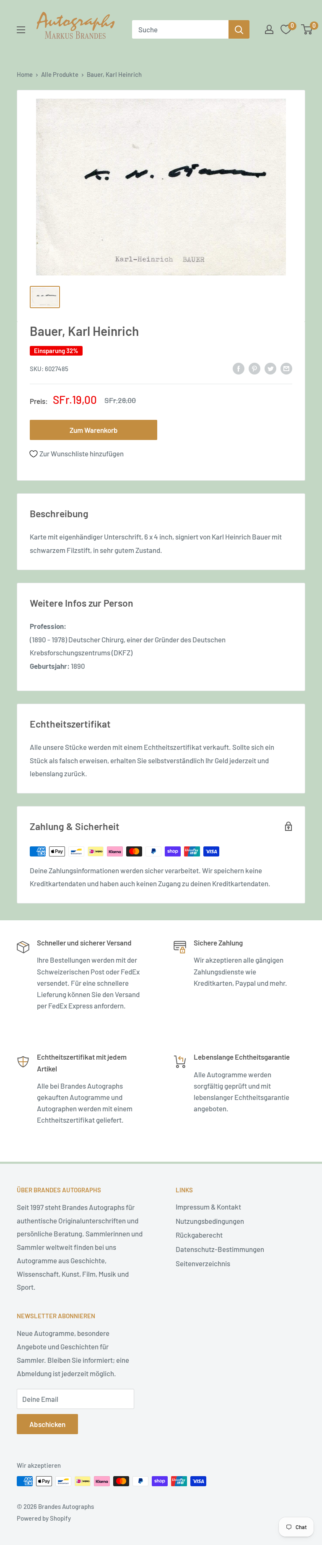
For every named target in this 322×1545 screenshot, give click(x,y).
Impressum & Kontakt (208, 1206)
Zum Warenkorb (94, 430)
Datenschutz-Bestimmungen (220, 1249)
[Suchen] (239, 29)
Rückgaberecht (199, 1235)
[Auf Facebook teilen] (238, 368)
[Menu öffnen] (21, 29)
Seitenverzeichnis (203, 1263)
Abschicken (47, 1424)
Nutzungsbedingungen (210, 1221)
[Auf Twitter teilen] (270, 368)
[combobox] (180, 29)
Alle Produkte (59, 74)
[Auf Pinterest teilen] (254, 368)
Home (25, 74)
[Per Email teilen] (286, 368)
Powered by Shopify (44, 1518)
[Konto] (269, 29)
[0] (307, 29)
